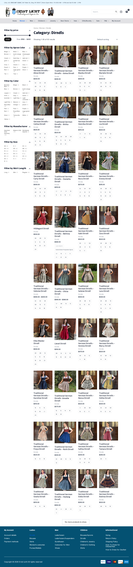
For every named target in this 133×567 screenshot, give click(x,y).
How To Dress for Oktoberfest (113, 545)
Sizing (108, 535)
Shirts (82, 548)
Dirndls (32, 535)
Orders (7, 538)
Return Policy (111, 538)
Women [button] (22, 21)
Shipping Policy (112, 541)
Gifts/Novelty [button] (87, 21)
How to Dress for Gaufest (116, 550)
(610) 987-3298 (16, 2)
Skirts (32, 541)
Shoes (57, 548)
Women (42, 28)
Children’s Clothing (87, 545)
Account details (10, 535)
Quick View (43, 62)
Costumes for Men (62, 545)
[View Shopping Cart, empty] (126, 12)
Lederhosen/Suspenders (64, 538)
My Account (116, 21)
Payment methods (11, 541)
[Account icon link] (121, 11)
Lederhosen (59, 535)
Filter (8, 39)
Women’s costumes (37, 545)
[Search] (116, 12)
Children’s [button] (41, 21)
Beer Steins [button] (65, 21)
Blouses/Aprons (86, 535)
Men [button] (31, 21)
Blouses (33, 538)
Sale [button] (98, 21)
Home (15, 21)
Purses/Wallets (35, 548)
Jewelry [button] (53, 21)
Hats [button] (75, 21)
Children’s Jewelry (87, 541)
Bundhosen (59, 541)
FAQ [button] (105, 21)
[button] (26, 20)
